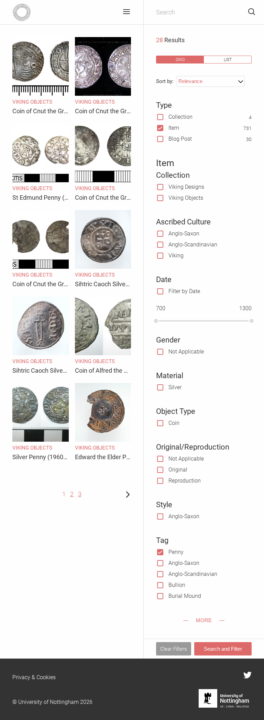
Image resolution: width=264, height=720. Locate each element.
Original (177, 469)
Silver (175, 387)
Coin (173, 423)
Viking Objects (185, 198)
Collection (180, 117)
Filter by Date (184, 291)
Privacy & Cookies (34, 677)
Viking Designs (186, 187)
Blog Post (180, 139)
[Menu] (126, 12)
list (228, 59)
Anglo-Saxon (183, 233)
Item (173, 128)
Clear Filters (173, 649)
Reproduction (184, 480)
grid (180, 59)
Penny (176, 552)
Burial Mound (184, 596)
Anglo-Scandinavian (192, 244)
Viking (176, 255)
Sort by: (165, 81)
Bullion (176, 585)
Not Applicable (186, 351)
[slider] (156, 321)
